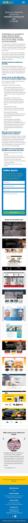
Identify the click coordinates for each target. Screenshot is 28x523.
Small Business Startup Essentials (14, 497)
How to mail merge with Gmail (14, 502)
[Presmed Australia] (14, 330)
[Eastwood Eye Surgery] (14, 313)
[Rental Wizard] (14, 398)
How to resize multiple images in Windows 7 (14, 504)
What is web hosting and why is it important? (14, 495)
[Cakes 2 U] (14, 364)
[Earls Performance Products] (14, 415)
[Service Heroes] (14, 347)
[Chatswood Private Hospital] (14, 296)
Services (14, 490)
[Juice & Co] (14, 262)
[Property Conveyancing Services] (14, 279)
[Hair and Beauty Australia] (14, 246)
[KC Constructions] (14, 229)
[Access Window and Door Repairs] (14, 381)
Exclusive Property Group (15, 466)
